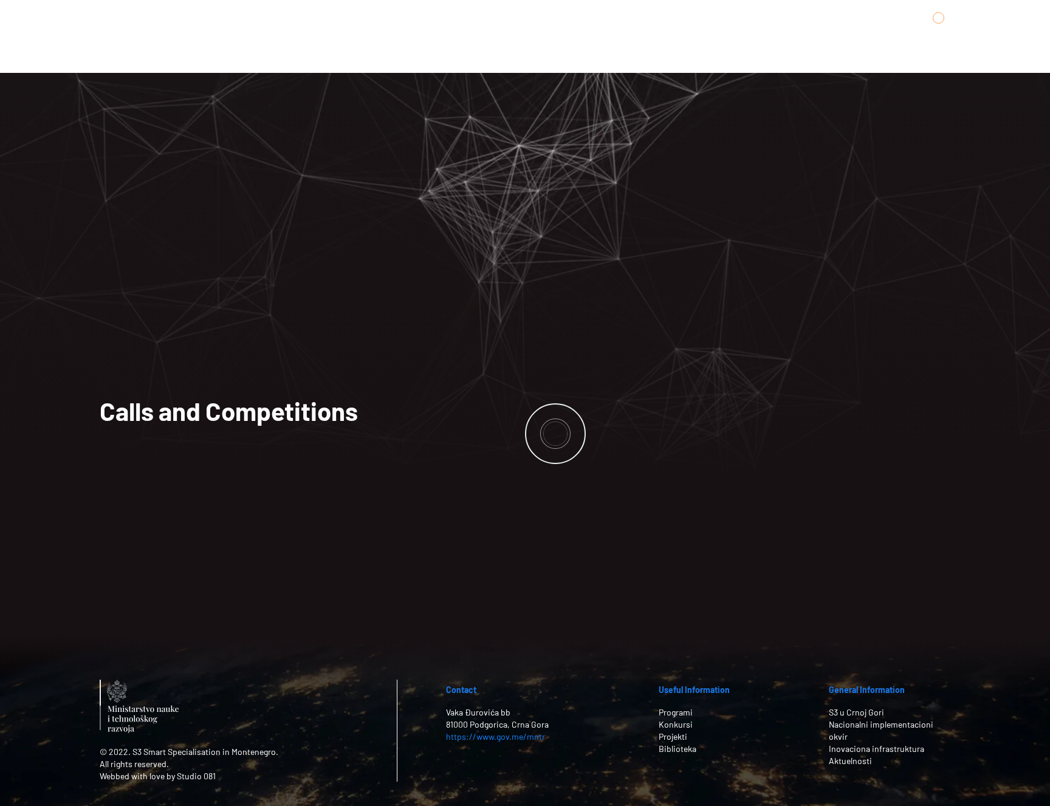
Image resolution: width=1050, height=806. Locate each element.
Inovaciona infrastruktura (876, 748)
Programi (676, 712)
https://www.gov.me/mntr (495, 736)
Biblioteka (677, 748)
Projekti (673, 736)
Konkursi (676, 724)
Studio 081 (196, 776)
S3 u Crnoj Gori (856, 712)
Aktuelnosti (850, 761)
